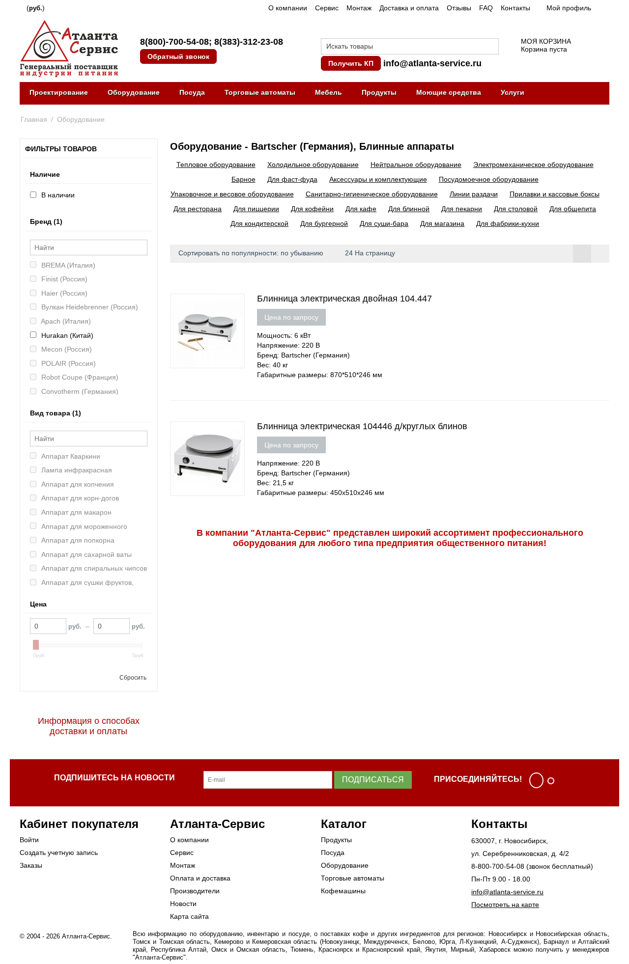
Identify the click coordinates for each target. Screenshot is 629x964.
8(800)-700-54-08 (174, 42)
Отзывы (459, 8)
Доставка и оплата (409, 8)
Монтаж (359, 8)
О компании (287, 8)
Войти (29, 840)
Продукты (379, 92)
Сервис (327, 8)
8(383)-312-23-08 (248, 42)
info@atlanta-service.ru (432, 63)
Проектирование (58, 92)
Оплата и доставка (200, 878)
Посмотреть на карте (505, 905)
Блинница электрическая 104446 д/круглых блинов (362, 426)
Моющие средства (448, 92)
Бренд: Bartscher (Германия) (303, 355)
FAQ (486, 8)
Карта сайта (189, 916)
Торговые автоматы (260, 92)
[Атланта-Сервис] (69, 48)
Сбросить (132, 677)
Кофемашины (343, 891)
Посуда (192, 92)
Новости (183, 904)
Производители (195, 891)
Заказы (31, 865)
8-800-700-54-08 (497, 866)
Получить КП (350, 63)
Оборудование (134, 92)
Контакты (515, 8)
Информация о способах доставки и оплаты (89, 726)
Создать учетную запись (59, 852)
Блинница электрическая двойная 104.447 (344, 298)
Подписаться (373, 779)
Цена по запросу (291, 317)
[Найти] (491, 47)
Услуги (512, 92)
